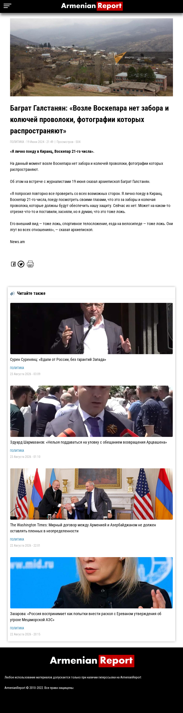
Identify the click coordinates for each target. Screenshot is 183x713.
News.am (17, 241)
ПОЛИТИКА (17, 368)
